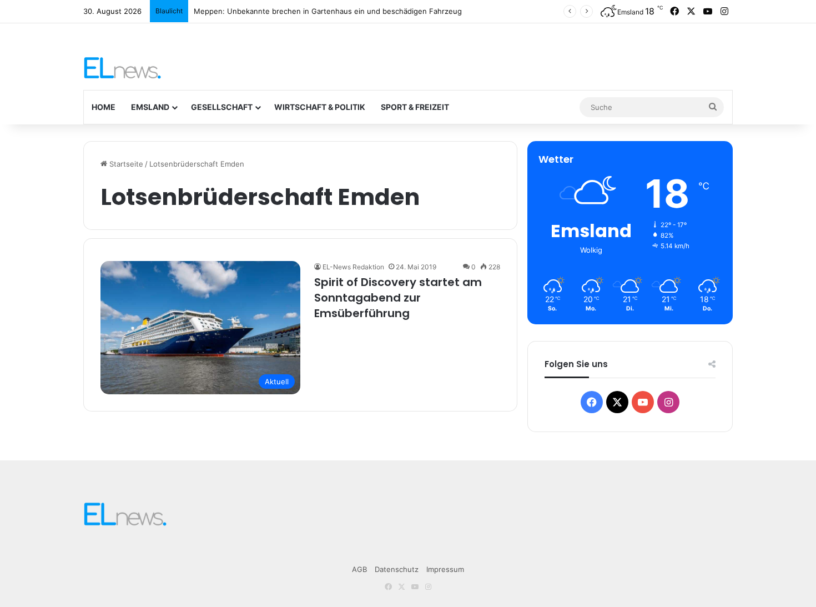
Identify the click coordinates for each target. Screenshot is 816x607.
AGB (359, 569)
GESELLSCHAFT (222, 107)
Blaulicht (169, 11)
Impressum (445, 569)
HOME (103, 107)
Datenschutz (397, 569)
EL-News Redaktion (353, 267)
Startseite (125, 163)
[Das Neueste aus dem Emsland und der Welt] (122, 68)
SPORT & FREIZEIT (415, 107)
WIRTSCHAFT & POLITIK (319, 107)
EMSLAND (150, 107)
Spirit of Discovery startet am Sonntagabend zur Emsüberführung (398, 297)
